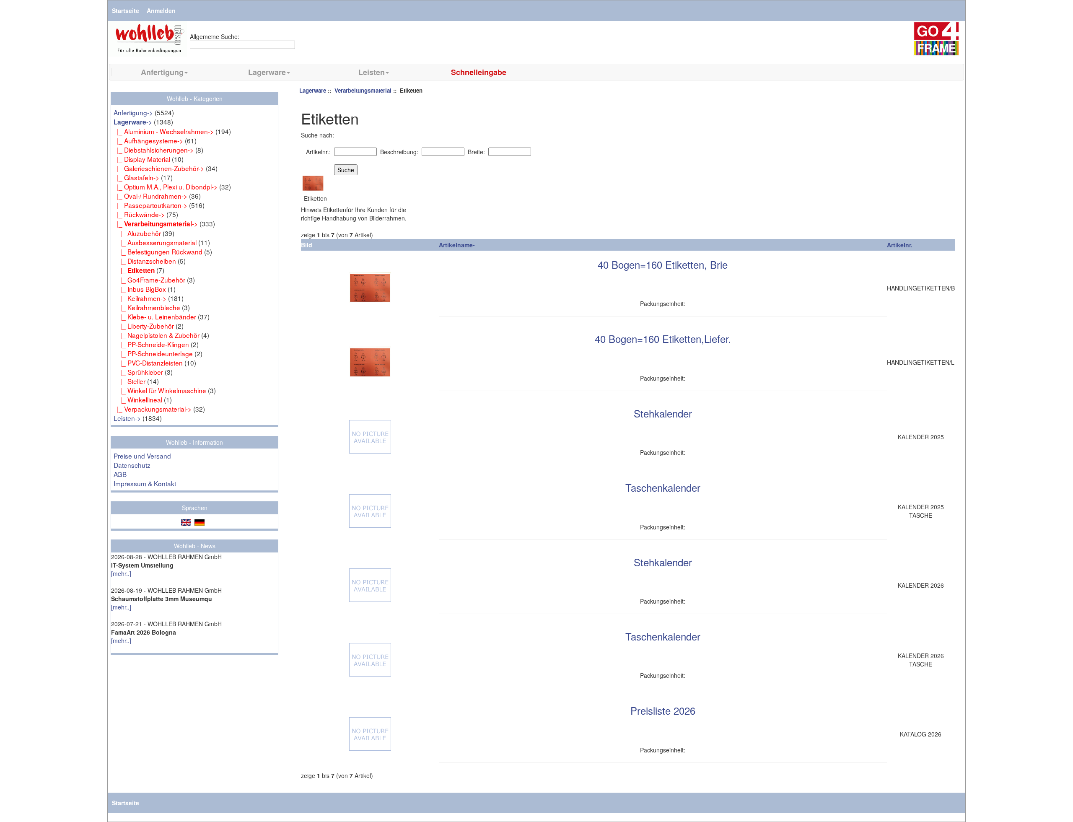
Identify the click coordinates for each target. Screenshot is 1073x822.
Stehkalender (663, 413)
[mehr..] (121, 573)
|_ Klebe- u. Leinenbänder (155, 316)
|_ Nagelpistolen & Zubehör (157, 335)
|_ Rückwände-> (139, 214)
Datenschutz (132, 464)
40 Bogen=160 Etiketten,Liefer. (663, 338)
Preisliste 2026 (662, 710)
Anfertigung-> (133, 112)
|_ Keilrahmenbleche (147, 307)
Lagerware (312, 90)
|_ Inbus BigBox (140, 288)
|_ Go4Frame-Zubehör (149, 279)
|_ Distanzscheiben (145, 260)
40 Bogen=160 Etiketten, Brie (663, 264)
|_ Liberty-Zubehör (144, 325)
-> (133, 121)
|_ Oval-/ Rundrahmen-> (150, 195)
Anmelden (161, 10)
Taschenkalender (662, 487)
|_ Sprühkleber (138, 371)
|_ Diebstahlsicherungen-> (154, 149)
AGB (120, 474)
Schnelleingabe (478, 72)
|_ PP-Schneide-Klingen (151, 344)
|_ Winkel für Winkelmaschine (160, 390)
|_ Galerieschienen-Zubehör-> (159, 168)
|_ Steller (129, 381)
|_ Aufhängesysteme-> (148, 140)
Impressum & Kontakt (145, 483)
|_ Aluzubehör (137, 233)
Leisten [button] (371, 72)
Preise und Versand (142, 455)
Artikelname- (457, 245)
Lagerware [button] (267, 72)
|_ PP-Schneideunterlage (153, 353)
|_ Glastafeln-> (136, 177)
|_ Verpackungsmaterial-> (153, 408)
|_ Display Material (142, 158)
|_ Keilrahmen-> (140, 298)
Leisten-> (127, 418)
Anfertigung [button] (162, 72)
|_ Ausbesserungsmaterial (155, 242)
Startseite (125, 10)
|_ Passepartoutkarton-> (150, 205)
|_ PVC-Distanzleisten (148, 362)
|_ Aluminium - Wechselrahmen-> (164, 131)
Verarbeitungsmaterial (362, 90)
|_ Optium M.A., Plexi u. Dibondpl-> (166, 186)
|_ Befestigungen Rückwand (158, 251)
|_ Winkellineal (138, 399)
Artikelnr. (899, 245)
